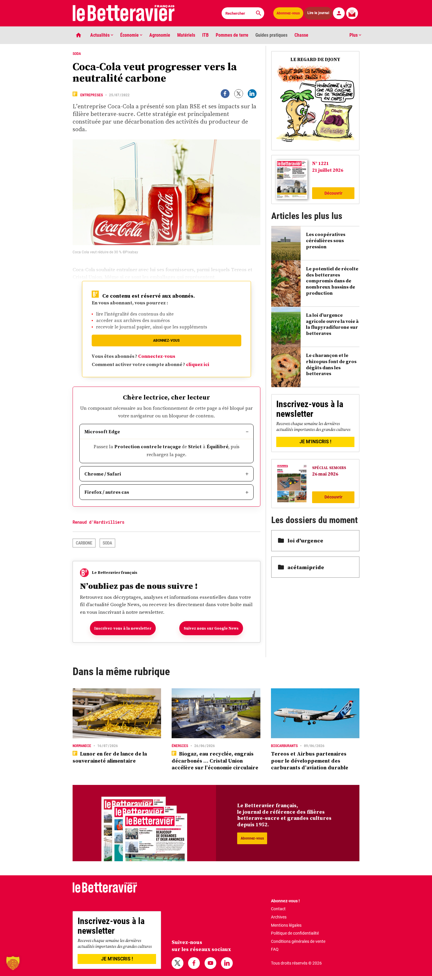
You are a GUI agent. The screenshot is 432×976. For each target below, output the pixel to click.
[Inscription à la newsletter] (352, 13)
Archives (279, 917)
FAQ (275, 949)
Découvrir (333, 193)
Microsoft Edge (102, 431)
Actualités (100, 35)
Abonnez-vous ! (285, 901)
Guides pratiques (271, 35)
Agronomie (159, 35)
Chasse (301, 35)
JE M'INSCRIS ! (315, 441)
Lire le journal (318, 13)
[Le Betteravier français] (124, 13)
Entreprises (91, 94)
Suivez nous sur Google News (211, 628)
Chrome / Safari (102, 474)
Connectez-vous (156, 356)
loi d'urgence (305, 540)
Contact (278, 908)
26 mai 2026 (325, 474)
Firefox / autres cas (106, 492)
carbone (84, 543)
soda (107, 543)
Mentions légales (286, 925)
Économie (130, 35)
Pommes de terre (232, 35)
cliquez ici (197, 364)
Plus (354, 35)
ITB (205, 35)
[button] (13, 963)
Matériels (186, 35)
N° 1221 (320, 163)
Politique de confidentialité (295, 933)
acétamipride (305, 567)
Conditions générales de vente (298, 941)
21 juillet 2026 (327, 170)
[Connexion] (339, 13)
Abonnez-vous (288, 13)
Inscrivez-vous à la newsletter (122, 628)
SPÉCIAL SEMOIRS (329, 467)
